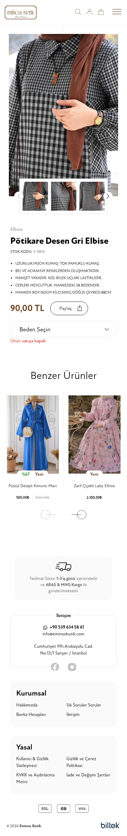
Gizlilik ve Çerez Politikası (81, 762)
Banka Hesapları (31, 714)
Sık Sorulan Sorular (83, 705)
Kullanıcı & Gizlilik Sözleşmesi (32, 762)
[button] (108, 196)
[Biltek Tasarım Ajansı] (110, 825)
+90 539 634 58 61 (66, 627)
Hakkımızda (27, 705)
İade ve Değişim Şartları (88, 775)
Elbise (16, 229)
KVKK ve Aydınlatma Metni (35, 778)
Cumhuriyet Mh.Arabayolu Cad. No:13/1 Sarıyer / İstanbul (63, 650)
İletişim (73, 714)
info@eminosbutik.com (63, 634)
